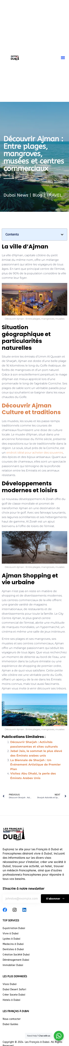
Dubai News (16, 195)
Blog (37, 195)
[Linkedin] (24, 910)
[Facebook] (5, 910)
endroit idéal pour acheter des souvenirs (34, 452)
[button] (63, 57)
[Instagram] (14, 910)
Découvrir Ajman (31, 408)
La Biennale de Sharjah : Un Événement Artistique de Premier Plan (35, 764)
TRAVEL (54, 195)
